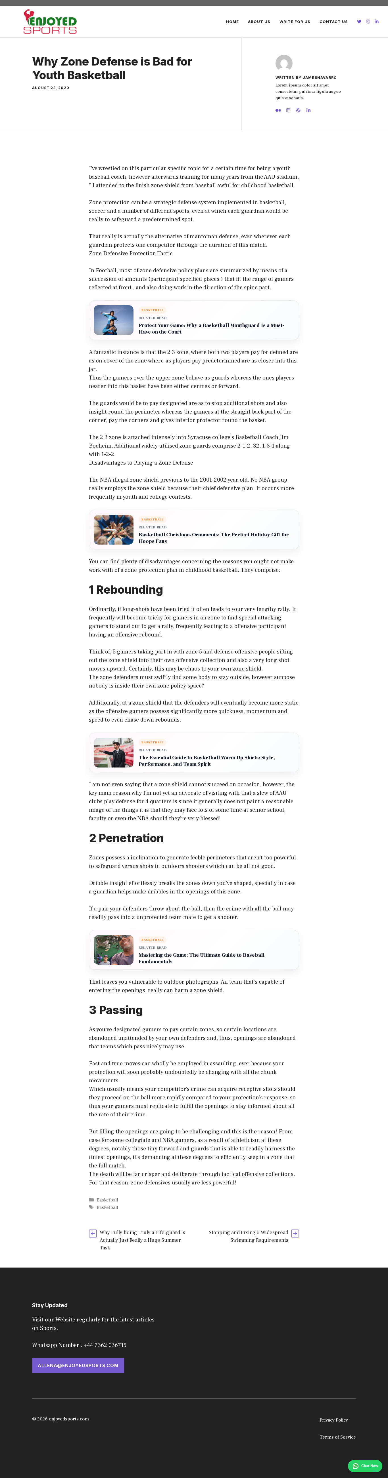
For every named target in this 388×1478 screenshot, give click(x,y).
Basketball (107, 1200)
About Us (259, 21)
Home (232, 21)
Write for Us (294, 21)
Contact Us (334, 21)
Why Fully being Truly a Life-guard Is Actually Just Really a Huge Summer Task (142, 1240)
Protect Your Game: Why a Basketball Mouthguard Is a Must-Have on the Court (211, 328)
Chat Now (369, 1466)
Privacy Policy (334, 1420)
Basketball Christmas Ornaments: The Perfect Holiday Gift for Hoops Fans (214, 538)
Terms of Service (338, 1437)
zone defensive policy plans (174, 270)
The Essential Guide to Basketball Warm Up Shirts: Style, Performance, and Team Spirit (207, 761)
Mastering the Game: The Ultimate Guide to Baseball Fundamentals (201, 958)
